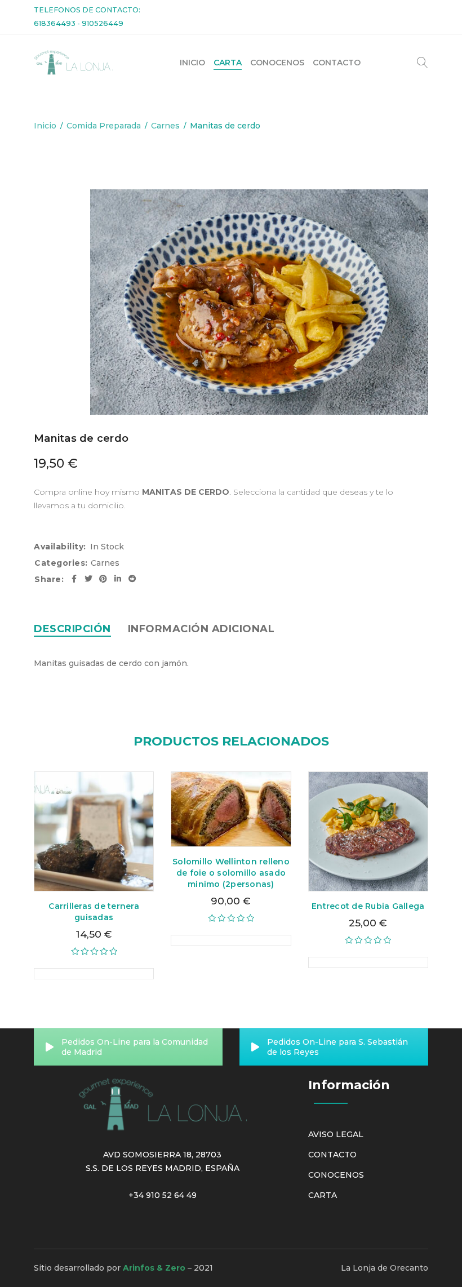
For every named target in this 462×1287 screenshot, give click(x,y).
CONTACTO (332, 1155)
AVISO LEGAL (335, 1134)
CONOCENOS (336, 1175)
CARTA (322, 1195)
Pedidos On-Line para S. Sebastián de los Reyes (337, 1047)
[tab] (72, 629)
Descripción (72, 629)
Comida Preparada (103, 126)
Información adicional (201, 629)
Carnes (165, 126)
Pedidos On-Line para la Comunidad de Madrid (134, 1047)
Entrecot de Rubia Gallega (368, 906)
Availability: (60, 547)
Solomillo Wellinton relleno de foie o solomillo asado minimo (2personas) (231, 872)
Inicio (45, 126)
